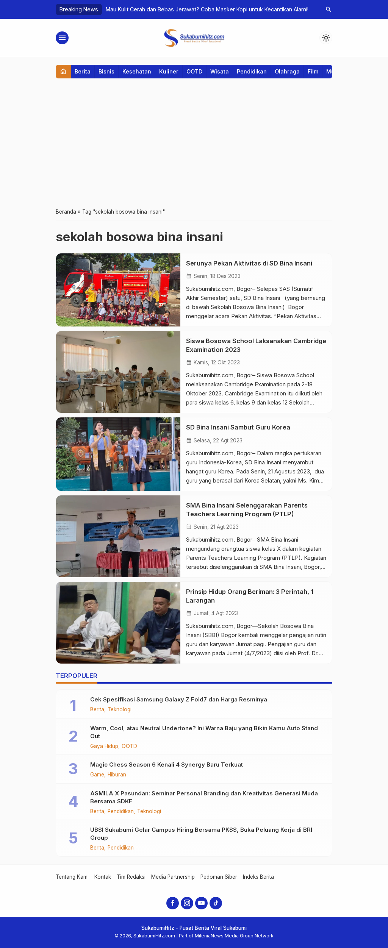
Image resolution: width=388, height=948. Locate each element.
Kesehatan (136, 71)
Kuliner (168, 71)
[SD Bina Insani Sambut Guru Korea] (118, 453)
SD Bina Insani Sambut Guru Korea (239, 427)
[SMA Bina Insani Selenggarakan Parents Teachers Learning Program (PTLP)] (118, 536)
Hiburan (117, 775)
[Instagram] (187, 903)
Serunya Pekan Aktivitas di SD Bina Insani (249, 263)
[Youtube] (201, 903)
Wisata (219, 71)
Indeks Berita (258, 877)
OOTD (194, 71)
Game (97, 775)
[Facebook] (172, 903)
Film (313, 71)
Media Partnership (173, 877)
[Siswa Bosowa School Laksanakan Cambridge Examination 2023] (118, 372)
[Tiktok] (216, 903)
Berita (83, 71)
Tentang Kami (72, 877)
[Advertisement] (194, 143)
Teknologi (119, 709)
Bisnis (106, 71)
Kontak (102, 877)
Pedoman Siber (218, 877)
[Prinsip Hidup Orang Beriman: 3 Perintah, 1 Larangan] (118, 623)
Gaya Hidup (104, 746)
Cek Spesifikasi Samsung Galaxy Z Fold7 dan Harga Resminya (178, 699)
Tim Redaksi (131, 877)
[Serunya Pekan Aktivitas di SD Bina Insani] (118, 289)
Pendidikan (252, 71)
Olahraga (287, 71)
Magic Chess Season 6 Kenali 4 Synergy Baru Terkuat (166, 764)
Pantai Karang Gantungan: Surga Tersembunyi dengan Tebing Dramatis (197, 9)
